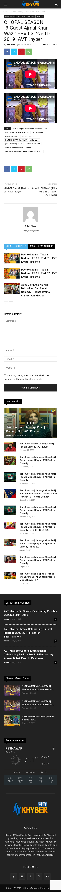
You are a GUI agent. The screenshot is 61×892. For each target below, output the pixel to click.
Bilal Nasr (11, 44)
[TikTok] (30, 876)
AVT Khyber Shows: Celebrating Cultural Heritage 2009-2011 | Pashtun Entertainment (28, 632)
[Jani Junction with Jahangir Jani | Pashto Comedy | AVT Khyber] (10, 446)
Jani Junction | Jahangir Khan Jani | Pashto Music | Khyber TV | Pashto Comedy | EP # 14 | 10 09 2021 (38, 527)
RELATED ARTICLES (16, 246)
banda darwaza (38, 132)
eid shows (34, 140)
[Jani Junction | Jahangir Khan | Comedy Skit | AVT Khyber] (30, 423)
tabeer (28, 147)
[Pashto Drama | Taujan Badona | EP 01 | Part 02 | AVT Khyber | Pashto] (12, 273)
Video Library (17, 11)
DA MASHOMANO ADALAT (16, 140)
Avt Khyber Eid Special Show (16, 132)
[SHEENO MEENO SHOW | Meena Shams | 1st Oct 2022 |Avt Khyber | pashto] (12, 720)
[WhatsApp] (28, 52)
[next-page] (11, 303)
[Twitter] (14, 52)
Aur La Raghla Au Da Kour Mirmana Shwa (30, 128)
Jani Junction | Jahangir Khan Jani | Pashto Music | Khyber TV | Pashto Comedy (38, 510)
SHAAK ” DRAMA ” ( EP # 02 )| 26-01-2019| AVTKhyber (44, 191)
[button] (5, 4)
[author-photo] (30, 222)
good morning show (13, 143)
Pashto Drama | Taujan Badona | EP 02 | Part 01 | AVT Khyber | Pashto (39, 258)
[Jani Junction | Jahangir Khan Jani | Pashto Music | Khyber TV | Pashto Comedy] (10, 510)
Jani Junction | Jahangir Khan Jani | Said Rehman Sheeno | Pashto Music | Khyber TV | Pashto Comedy (38, 493)
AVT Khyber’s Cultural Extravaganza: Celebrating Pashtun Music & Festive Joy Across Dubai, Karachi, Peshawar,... (28, 654)
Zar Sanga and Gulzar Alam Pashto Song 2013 (23, 151)
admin (6, 619)
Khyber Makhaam (32, 143)
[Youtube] (47, 876)
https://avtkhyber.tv (31, 231)
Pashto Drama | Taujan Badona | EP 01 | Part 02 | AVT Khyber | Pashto (39, 273)
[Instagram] (22, 876)
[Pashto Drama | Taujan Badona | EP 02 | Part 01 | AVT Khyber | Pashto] (12, 258)
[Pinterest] (21, 52)
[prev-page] (6, 303)
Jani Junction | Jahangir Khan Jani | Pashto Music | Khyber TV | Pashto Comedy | (38, 460)
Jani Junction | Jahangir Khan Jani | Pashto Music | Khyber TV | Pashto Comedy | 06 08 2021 (38, 543)
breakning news (11, 136)
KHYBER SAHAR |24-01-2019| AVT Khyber (16, 190)
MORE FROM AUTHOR (41, 246)
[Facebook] (7, 52)
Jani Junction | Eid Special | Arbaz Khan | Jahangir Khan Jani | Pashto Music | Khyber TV (37, 576)
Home (5, 11)
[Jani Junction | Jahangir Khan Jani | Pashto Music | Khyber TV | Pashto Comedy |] (10, 460)
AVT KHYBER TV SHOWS (36, 11)
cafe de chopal (27, 136)
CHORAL (40, 17)
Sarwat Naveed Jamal (14, 147)
